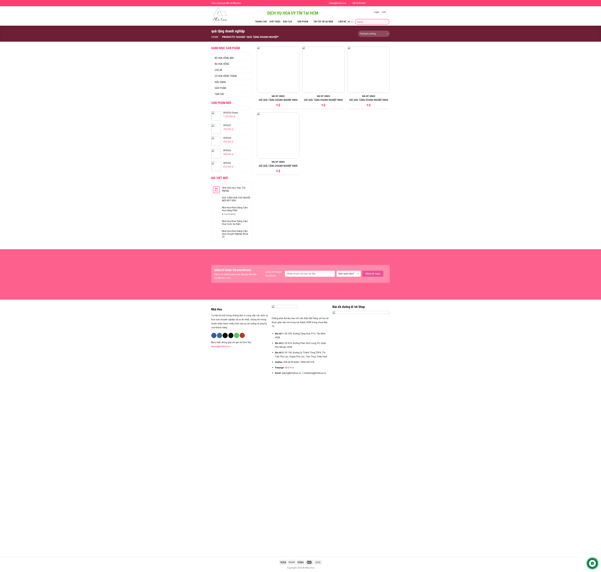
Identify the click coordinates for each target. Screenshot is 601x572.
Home (214, 37)
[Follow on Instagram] (373, 3)
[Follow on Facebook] (369, 3)
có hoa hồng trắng (226, 76)
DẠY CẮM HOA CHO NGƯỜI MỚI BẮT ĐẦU (236, 199)
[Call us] (236, 335)
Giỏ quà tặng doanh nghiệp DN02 (278, 99)
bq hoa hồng (222, 63)
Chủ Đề (218, 70)
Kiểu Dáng (220, 82)
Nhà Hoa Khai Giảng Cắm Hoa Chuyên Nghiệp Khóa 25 (235, 234)
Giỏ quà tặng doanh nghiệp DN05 (278, 165)
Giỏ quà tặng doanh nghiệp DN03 (323, 99)
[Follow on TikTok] (376, 3)
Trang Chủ (261, 21)
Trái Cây (219, 94)
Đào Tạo (287, 21)
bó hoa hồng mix (224, 58)
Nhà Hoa (289, 367)
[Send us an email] (380, 3)
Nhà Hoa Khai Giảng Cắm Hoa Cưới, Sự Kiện (235, 222)
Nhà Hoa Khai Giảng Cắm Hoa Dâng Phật (235, 209)
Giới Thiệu (275, 21)
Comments (229, 214)
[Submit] (386, 21)
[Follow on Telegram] (388, 3)
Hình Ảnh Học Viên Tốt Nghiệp (233, 189)
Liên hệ (342, 21)
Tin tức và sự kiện (323, 21)
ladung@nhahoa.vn (220, 346)
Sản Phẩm (302, 21)
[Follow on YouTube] (384, 3)
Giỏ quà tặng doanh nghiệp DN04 (368, 99)
